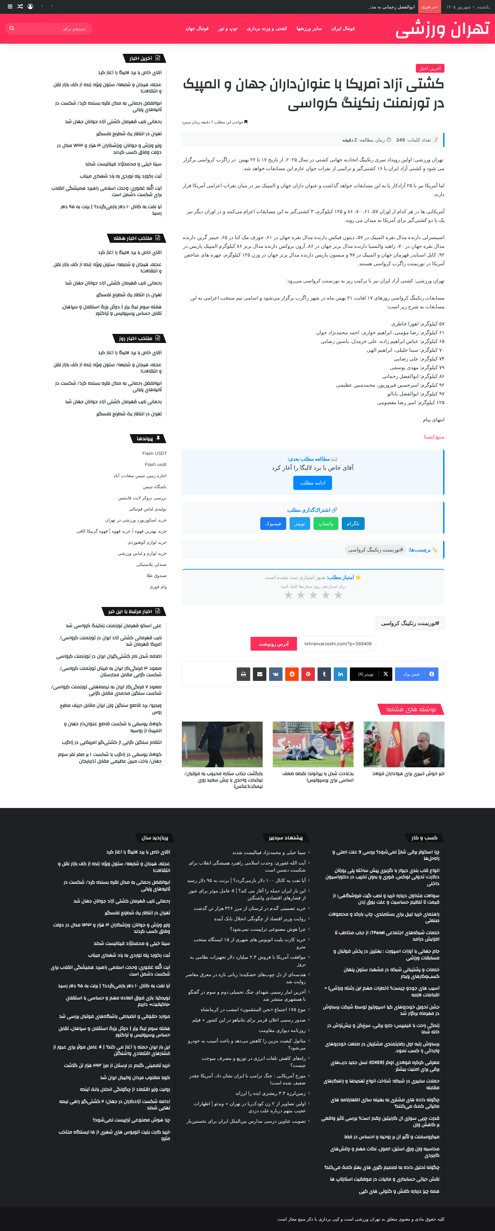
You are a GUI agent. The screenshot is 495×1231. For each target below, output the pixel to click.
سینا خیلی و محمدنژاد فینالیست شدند (269, 852)
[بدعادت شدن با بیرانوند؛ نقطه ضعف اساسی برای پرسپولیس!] (313, 744)
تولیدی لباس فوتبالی (148, 508)
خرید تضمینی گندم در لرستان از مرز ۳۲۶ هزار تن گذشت (250, 908)
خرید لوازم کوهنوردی (147, 542)
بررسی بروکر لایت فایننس (142, 497)
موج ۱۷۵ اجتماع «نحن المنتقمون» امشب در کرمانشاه (253, 1009)
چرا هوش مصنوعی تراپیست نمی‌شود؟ (268, 929)
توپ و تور (227, 28)
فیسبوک (273, 523)
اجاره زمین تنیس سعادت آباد (140, 475)
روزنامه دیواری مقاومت (282, 1030)
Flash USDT (154, 453)
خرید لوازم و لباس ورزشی (142, 553)
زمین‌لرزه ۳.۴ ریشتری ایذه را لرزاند (270, 1093)
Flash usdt (156, 464)
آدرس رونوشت (274, 644)
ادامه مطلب (312, 482)
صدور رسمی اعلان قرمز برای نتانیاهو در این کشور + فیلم (249, 1020)
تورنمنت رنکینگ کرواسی (408, 623)
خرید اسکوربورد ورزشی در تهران (136, 520)
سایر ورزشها (309, 28)
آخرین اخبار (430, 68)
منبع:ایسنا (434, 436)
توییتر (300, 523)
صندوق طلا (156, 575)
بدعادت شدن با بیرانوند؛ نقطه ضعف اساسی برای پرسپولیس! (318, 776)
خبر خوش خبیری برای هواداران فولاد (408, 773)
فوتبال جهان (197, 28)
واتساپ (326, 523)
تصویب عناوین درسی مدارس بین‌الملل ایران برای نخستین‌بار (246, 1121)
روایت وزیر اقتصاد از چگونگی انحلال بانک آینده (260, 918)
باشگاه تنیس (155, 486)
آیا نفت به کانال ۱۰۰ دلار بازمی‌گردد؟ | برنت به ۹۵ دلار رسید (246, 880)
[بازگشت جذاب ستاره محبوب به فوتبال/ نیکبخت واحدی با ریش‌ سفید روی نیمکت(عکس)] (222, 744)
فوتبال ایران (343, 28)
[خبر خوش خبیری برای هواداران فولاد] (404, 744)
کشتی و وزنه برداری (267, 28)
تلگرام (353, 523)
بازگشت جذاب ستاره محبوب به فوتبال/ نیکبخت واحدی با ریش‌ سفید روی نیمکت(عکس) (224, 780)
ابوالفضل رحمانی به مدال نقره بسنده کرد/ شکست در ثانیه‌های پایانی (350, 6)
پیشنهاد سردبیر (286, 837)
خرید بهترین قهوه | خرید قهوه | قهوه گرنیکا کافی (121, 531)
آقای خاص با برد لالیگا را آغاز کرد (313, 467)
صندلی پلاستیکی (151, 564)
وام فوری (158, 586)
